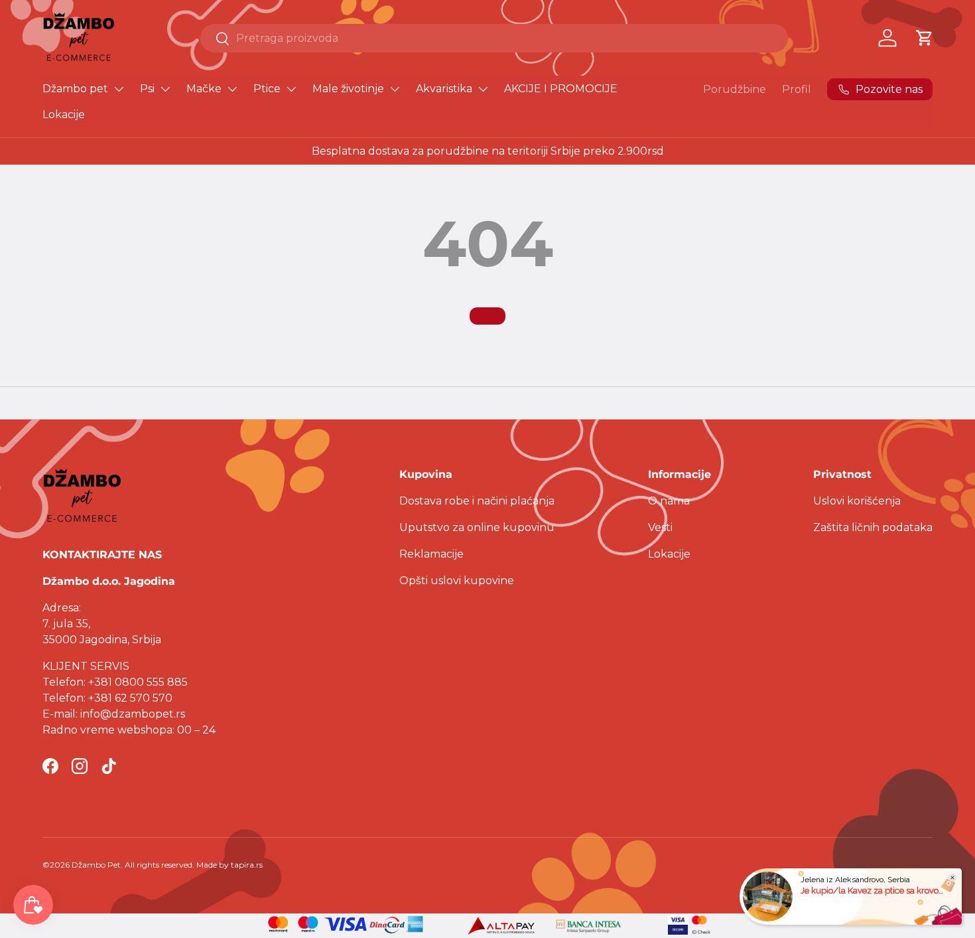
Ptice (267, 88)
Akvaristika (444, 88)
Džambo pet (75, 88)
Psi (147, 88)
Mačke (204, 88)
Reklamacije (431, 554)
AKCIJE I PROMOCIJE (561, 88)
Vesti (660, 527)
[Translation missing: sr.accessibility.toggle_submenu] (119, 89)
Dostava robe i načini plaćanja (476, 501)
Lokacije (63, 114)
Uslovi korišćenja (857, 501)
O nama (669, 501)
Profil (796, 89)
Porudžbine (734, 89)
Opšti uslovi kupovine (456, 580)
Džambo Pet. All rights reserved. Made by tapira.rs (167, 865)
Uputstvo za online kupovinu (476, 527)
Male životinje (348, 88)
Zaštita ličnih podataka (873, 527)
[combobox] (494, 38)
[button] (924, 37)
